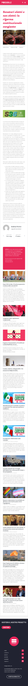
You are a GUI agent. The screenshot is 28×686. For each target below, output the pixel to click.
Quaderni (21, 47)
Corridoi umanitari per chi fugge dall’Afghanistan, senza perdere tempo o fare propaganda (14, 470)
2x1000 (8, 252)
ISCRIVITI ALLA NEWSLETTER (13, 265)
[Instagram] (23, 654)
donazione (19, 250)
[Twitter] (23, 657)
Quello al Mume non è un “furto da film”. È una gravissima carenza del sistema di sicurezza (14, 529)
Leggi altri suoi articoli (16, 229)
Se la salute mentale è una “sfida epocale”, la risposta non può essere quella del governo (13, 600)
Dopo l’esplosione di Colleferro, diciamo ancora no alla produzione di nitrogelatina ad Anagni (13, 565)
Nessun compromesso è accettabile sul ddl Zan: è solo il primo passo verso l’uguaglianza (13, 501)
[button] (23, 2)
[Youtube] (23, 661)
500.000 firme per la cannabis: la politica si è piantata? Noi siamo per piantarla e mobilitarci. (13, 407)
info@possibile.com (8, 665)
